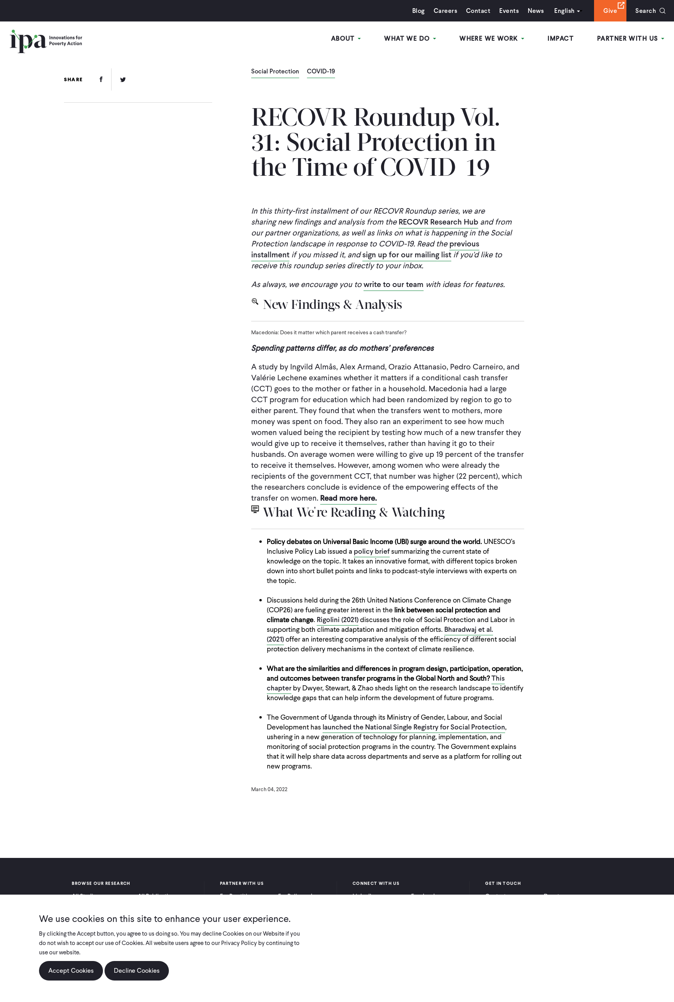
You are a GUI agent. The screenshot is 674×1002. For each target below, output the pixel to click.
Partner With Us (628, 38)
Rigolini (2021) (337, 619)
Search (645, 11)
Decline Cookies (137, 970)
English (564, 11)
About (344, 38)
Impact (561, 38)
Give (610, 11)
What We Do (408, 38)
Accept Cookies (71, 970)
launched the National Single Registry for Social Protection (414, 727)
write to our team (394, 284)
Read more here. (348, 497)
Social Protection (275, 71)
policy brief (372, 551)
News (536, 11)
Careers (445, 11)
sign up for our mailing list (406, 254)
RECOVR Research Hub (438, 221)
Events (509, 11)
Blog (418, 11)
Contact (478, 11)
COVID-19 (321, 71)
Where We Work (489, 38)
